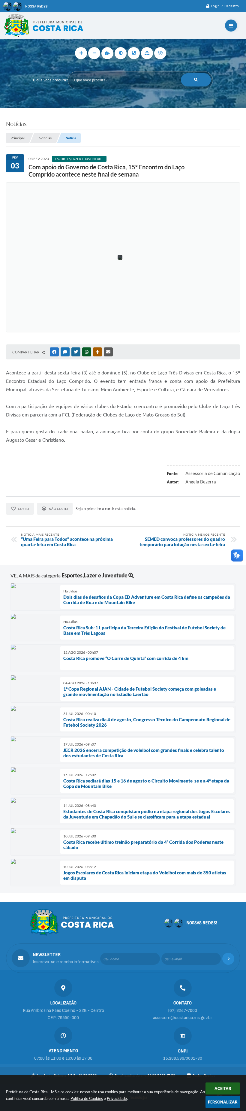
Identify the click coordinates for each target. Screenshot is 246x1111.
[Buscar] (196, 79)
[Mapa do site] (147, 53)
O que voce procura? (50, 80)
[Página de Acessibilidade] (160, 53)
